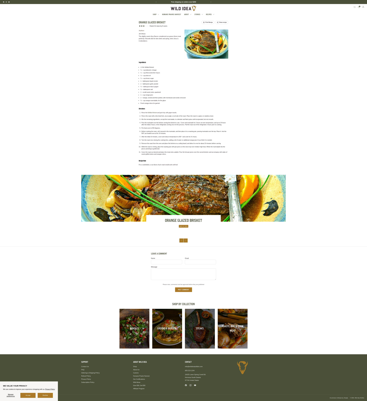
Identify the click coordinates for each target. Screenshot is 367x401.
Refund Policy (86, 376)
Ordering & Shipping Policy (90, 373)
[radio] (140, 26)
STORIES (197, 14)
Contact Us (85, 366)
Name (153, 258)
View (134, 335)
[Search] (355, 7)
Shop (135, 366)
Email (187, 258)
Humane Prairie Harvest (141, 376)
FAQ (82, 370)
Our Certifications (139, 379)
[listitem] (183, 2)
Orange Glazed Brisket (152, 22)
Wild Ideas (136, 382)
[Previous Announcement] (156, 2)
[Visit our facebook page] (3, 2)
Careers (136, 373)
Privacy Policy (50, 389)
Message (154, 267)
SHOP (154, 14)
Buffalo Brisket (149, 67)
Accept (28, 395)
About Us (136, 370)
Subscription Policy (87, 382)
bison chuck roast (159, 164)
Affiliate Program (138, 388)
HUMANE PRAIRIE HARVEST (171, 14)
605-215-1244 (189, 370)
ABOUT (186, 14)
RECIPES (209, 14)
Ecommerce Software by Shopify (339, 398)
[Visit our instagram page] (6, 2)
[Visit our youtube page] (9, 2)
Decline (45, 395)
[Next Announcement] (211, 2)
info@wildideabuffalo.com (194, 366)
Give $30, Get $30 (139, 385)
